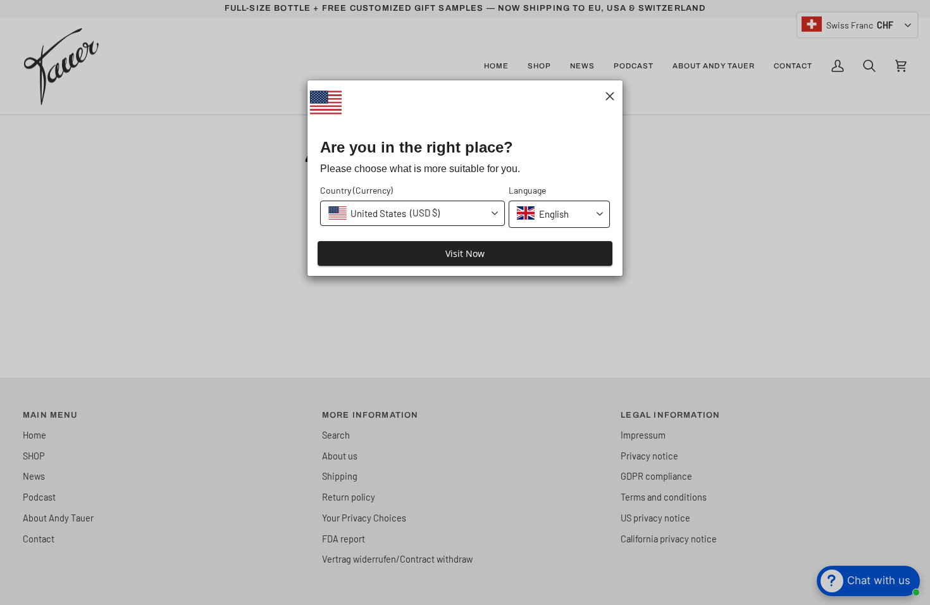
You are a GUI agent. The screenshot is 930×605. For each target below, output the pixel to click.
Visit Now (465, 253)
